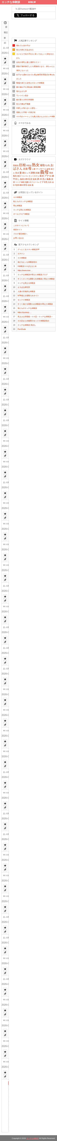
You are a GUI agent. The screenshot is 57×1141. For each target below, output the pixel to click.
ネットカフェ (34, 176)
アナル (47, 176)
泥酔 (27, 182)
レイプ (40, 182)
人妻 (34, 169)
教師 (21, 185)
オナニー (33, 182)
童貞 (17, 173)
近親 (25, 169)
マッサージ (41, 169)
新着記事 (32, 2)
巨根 (22, 165)
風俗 (51, 173)
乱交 (30, 179)
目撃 (26, 179)
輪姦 (49, 179)
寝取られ (45, 165)
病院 (23, 182)
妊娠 (38, 173)
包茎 (17, 185)
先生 (50, 182)
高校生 (16, 165)
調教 (33, 172)
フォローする (25, 15)
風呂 (15, 176)
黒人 (44, 179)
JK (41, 179)
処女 (42, 176)
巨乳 (46, 182)
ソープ (18, 182)
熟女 (36, 165)
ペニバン (24, 176)
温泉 (35, 179)
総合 (5, 43)
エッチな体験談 (11, 2)
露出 (24, 173)
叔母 (48, 169)
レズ (28, 173)
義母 (44, 172)
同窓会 (29, 166)
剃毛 (25, 185)
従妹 (29, 185)
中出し (16, 179)
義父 (19, 176)
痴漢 (22, 179)
